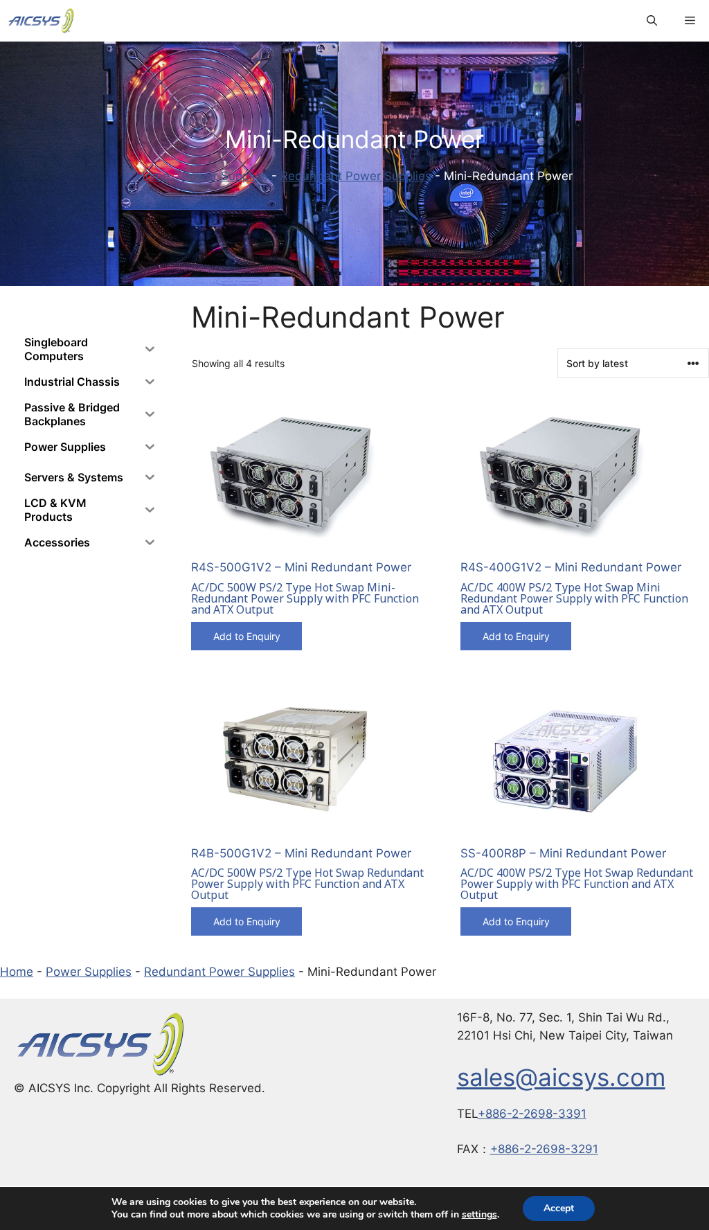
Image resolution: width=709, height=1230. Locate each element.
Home (153, 176)
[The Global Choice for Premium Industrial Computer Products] (41, 21)
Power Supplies (225, 176)
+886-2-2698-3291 (544, 1149)
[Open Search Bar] (652, 21)
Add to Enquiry (246, 636)
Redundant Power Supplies (355, 176)
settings (479, 1215)
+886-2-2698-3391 (532, 1114)
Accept (559, 1208)
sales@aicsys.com (561, 1076)
